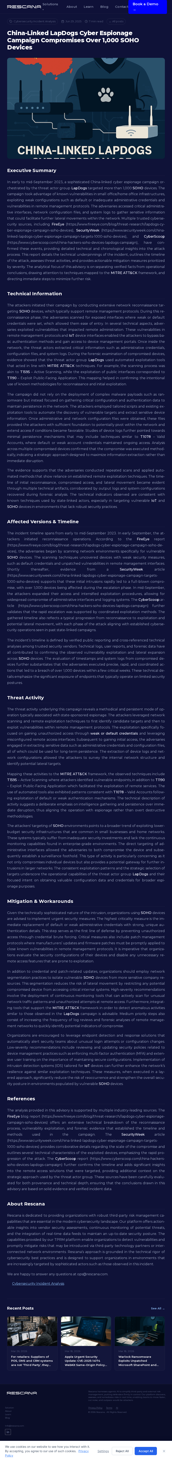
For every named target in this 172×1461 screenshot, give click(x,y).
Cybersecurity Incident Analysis (35, 21)
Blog (104, 7)
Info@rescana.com (14, 1425)
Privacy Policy (95, 1407)
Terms (109, 1407)
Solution (9, 1407)
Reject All (122, 1451)
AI (117, 1407)
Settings (103, 1451)
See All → (158, 1308)
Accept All (146, 1451)
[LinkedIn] (8, 1432)
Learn (89, 7)
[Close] (164, 1451)
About (71, 7)
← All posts (116, 21)
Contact (121, 7)
